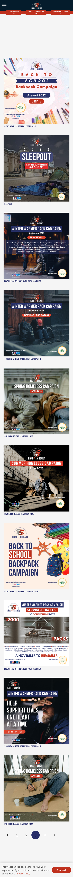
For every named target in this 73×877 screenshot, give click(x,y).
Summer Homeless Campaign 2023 (19, 514)
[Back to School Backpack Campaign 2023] (36, 556)
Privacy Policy (23, 873)
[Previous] (8, 835)
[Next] (54, 835)
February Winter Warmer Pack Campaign (22, 358)
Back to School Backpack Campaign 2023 (22, 591)
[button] (4, 6)
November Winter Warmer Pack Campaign (22, 281)
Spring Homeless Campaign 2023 (18, 436)
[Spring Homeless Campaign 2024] (36, 788)
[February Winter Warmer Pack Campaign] (36, 323)
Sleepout (8, 204)
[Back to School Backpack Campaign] (36, 91)
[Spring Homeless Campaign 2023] (36, 401)
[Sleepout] (36, 168)
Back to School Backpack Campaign (20, 126)
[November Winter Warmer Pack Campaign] (36, 246)
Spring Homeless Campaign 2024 (18, 824)
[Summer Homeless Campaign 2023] (36, 478)
